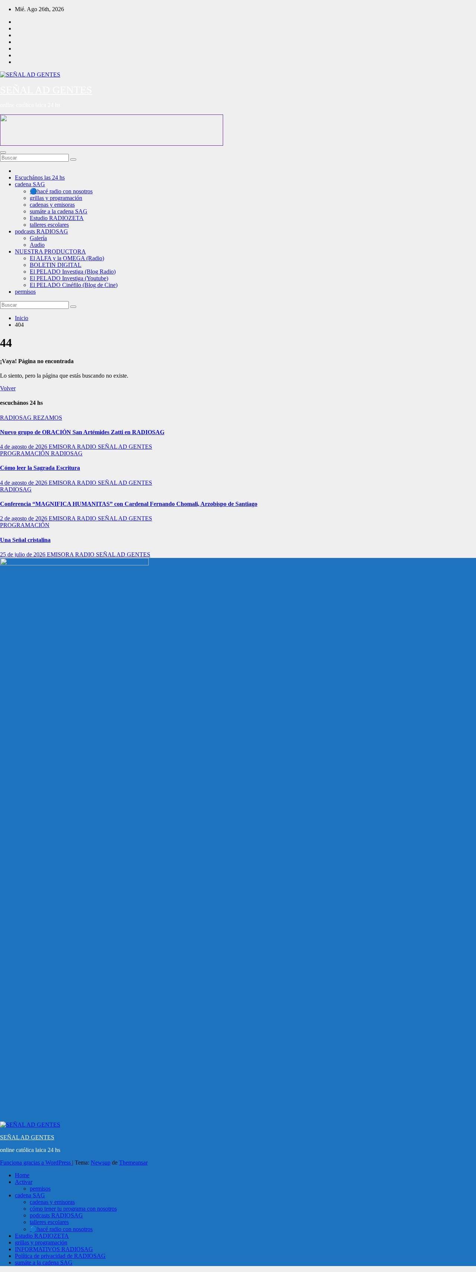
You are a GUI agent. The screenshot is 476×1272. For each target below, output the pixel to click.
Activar (23, 1182)
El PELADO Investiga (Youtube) (69, 278)
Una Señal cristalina (25, 540)
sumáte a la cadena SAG (58, 211)
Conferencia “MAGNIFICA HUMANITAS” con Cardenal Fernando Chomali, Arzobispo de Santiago (128, 504)
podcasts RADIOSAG (41, 231)
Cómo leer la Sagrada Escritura (40, 468)
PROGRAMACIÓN (25, 453)
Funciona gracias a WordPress (36, 1162)
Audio (37, 245)
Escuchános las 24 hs (40, 177)
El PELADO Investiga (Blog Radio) (73, 271)
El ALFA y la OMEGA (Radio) (67, 258)
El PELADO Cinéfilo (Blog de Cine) (74, 285)
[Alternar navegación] (3, 152)
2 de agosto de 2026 (24, 518)
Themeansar (133, 1162)
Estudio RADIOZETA (57, 218)
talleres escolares (49, 225)
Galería (38, 238)
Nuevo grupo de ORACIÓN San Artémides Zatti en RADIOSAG (82, 432)
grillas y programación (56, 198)
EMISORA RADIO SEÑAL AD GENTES (100, 446)
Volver (8, 388)
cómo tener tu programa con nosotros (73, 1208)
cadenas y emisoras (52, 204)
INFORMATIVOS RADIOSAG (54, 1249)
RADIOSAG (16, 417)
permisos (25, 291)
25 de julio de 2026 (23, 554)
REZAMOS (47, 417)
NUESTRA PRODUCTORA (50, 251)
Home (22, 1175)
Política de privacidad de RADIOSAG (60, 1256)
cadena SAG (30, 184)
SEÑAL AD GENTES (46, 90)
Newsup (100, 1162)
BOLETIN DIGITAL (55, 265)
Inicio (21, 318)
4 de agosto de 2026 (24, 446)
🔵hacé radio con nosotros (61, 191)
